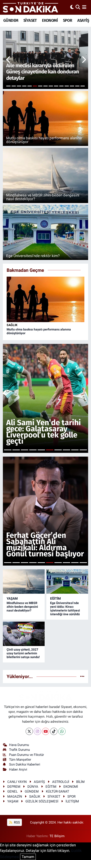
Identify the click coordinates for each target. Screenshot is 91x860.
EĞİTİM (55, 599)
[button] (8, 60)
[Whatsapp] (62, 731)
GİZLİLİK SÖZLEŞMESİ (41, 801)
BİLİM (80, 782)
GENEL (12, 791)
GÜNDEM (10, 20)
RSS (16, 822)
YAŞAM (12, 599)
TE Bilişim (56, 836)
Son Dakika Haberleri (24, 764)
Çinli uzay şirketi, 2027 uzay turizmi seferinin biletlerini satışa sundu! (23, 653)
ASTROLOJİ (60, 782)
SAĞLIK (12, 325)
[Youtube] (45, 731)
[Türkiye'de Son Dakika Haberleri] (30, 7)
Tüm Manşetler (20, 760)
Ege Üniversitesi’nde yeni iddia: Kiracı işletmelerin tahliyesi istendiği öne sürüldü (65, 608)
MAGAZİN (14, 796)
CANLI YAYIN (17, 782)
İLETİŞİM (72, 801)
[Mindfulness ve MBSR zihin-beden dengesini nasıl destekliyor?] (24, 581)
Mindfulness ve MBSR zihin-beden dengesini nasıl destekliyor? (22, 606)
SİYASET (30, 20)
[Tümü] (82, 676)
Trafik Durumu (19, 750)
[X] (29, 731)
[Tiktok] (53, 731)
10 (83, 562)
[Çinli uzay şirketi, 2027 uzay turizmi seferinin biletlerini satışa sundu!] (24, 634)
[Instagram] (37, 731)
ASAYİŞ (83, 20)
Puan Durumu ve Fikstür (26, 755)
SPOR (67, 20)
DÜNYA (32, 787)
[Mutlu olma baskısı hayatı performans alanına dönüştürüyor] (46, 299)
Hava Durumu (19, 745)
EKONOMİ (50, 20)
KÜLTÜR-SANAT (57, 791)
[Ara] (78, 7)
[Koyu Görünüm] (72, 7)
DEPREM (13, 787)
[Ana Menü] (84, 7)
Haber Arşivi (18, 769)
